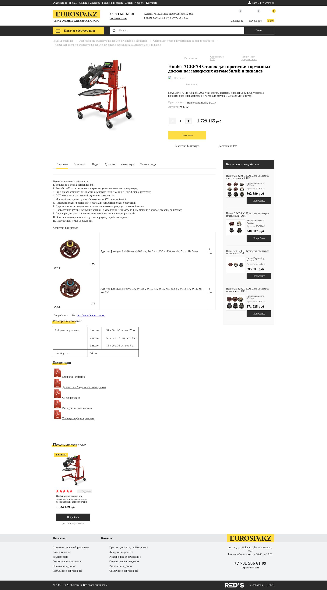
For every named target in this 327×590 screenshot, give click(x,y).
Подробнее (259, 200)
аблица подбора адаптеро (78, 418)
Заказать (187, 135)
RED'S (270, 585)
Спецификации (71, 397)
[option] (248, 189)
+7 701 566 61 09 (122, 14)
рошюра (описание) (75, 376)
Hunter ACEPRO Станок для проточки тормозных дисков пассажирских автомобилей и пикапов (71, 500)
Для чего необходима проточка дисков (84, 387)
